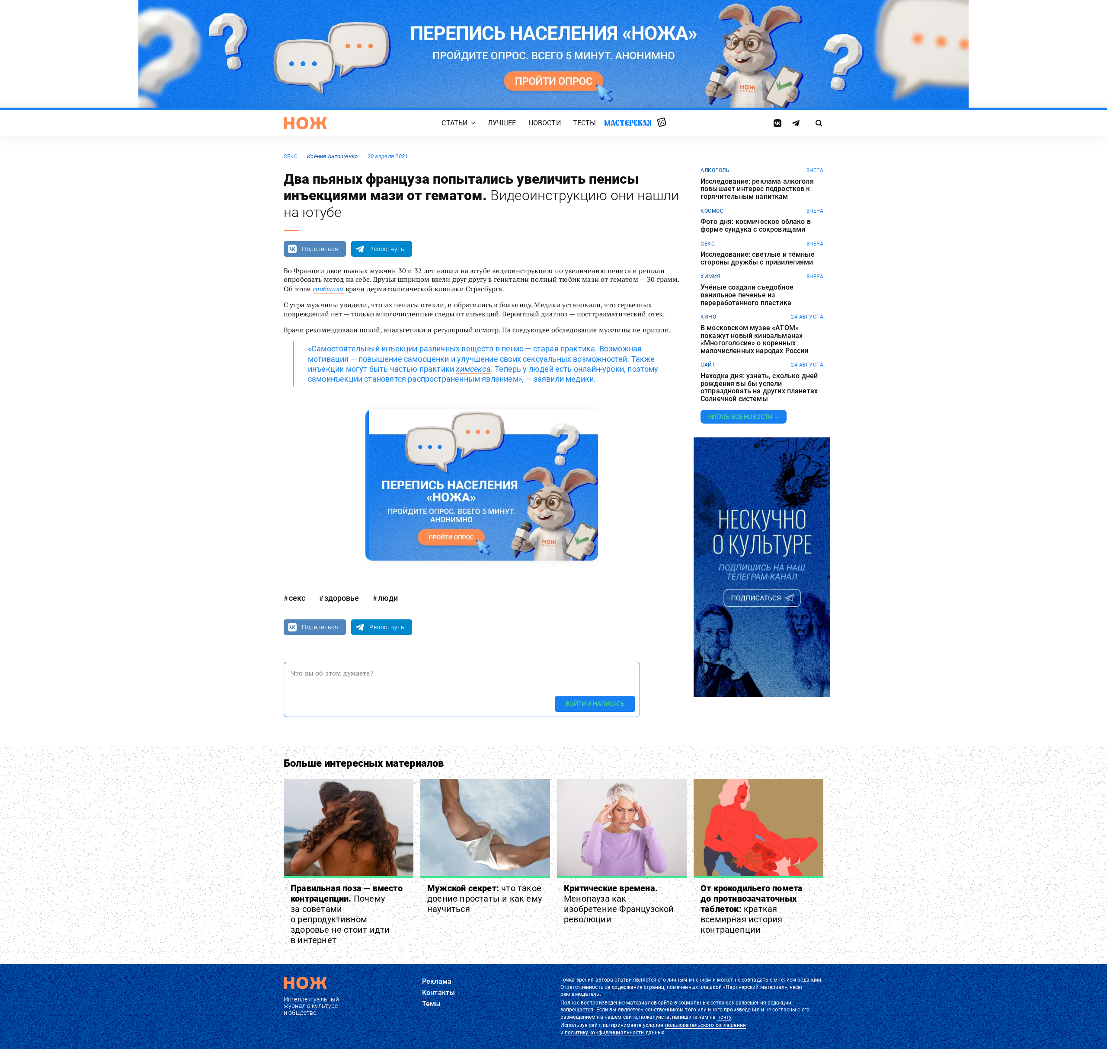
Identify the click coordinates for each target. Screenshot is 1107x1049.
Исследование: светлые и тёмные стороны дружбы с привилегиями (758, 258)
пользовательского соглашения (705, 1025)
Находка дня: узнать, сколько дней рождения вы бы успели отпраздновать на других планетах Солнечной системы (759, 387)
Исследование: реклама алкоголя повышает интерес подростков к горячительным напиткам (757, 189)
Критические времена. (619, 904)
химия (711, 277)
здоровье (341, 598)
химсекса (473, 368)
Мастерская (628, 122)
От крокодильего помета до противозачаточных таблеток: (752, 909)
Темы (431, 1004)
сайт (708, 365)
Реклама (436, 981)
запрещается (576, 1010)
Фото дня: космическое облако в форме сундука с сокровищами (756, 225)
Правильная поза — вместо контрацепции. (347, 914)
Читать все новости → (743, 416)
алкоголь (715, 170)
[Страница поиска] (819, 123)
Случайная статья (661, 122)
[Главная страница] (305, 123)
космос (712, 211)
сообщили (328, 288)
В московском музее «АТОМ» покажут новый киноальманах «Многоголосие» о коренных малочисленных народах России (754, 339)
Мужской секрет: (484, 898)
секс (291, 156)
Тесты (584, 123)
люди (388, 598)
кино (708, 317)
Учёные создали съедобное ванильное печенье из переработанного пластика (747, 295)
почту (724, 1017)
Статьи (454, 123)
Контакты (438, 992)
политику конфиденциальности (604, 1033)
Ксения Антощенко (332, 156)
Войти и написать (595, 703)
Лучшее (502, 123)
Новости (544, 123)
